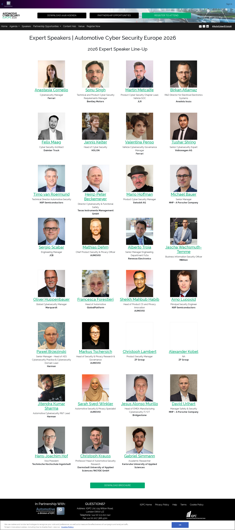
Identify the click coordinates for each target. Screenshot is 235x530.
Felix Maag (51, 142)
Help (174, 504)
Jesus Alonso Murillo (139, 404)
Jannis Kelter (95, 142)
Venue (81, 26)
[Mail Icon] (200, 26)
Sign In (229, 4)
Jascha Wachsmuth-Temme (183, 249)
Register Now (93, 26)
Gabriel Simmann (139, 456)
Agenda (14, 26)
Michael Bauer (183, 194)
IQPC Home (146, 504)
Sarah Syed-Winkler (95, 404)
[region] (117, 525)
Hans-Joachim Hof (51, 456)
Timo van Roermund (51, 194)
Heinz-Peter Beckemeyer (95, 196)
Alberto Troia (139, 247)
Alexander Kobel (183, 351)
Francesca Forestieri (95, 299)
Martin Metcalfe (139, 90)
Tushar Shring (183, 142)
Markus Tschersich (95, 351)
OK (180, 525)
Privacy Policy (162, 504)
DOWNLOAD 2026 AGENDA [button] (61, 15)
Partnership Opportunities (46, 26)
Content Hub (69, 26)
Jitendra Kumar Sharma (51, 406)
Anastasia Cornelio (51, 90)
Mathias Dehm (95, 247)
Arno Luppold (183, 299)
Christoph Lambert (139, 351)
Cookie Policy (196, 504)
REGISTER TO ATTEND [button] (166, 15)
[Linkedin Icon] (207, 26)
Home (4, 26)
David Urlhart (183, 404)
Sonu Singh (95, 90)
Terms (183, 504)
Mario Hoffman (139, 194)
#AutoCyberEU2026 (222, 26)
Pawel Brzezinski (51, 351)
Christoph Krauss (95, 456)
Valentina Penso (139, 142)
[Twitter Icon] (204, 26)
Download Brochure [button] (117, 485)
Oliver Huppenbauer (51, 299)
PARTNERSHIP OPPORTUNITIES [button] (114, 15)
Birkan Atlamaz (183, 90)
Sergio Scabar (51, 247)
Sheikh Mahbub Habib (139, 299)
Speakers (26, 26)
